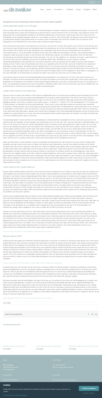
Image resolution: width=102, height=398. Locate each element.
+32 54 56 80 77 (60, 365)
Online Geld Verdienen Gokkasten (49, 346)
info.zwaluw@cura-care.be (64, 367)
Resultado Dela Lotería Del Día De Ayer (83, 346)
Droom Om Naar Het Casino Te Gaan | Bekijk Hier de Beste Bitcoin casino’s (27, 231)
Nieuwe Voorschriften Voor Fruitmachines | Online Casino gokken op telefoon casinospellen (32, 263)
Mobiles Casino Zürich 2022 (14, 346)
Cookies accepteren (89, 388)
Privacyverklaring (8, 395)
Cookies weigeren (89, 393)
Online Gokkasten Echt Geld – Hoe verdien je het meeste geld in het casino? (27, 298)
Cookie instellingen (21, 395)
